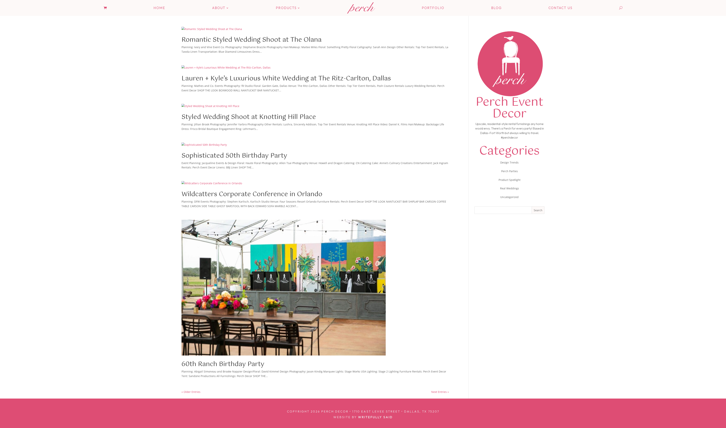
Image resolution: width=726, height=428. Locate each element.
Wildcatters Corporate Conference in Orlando (252, 194)
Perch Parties (509, 171)
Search (538, 210)
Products (286, 8)
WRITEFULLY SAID (375, 417)
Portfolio (433, 8)
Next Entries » (440, 392)
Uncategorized (509, 197)
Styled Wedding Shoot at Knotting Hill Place (249, 117)
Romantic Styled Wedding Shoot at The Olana (252, 40)
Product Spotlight (509, 180)
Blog (496, 8)
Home (159, 8)
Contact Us (560, 8)
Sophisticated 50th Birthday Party (234, 156)
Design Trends (509, 162)
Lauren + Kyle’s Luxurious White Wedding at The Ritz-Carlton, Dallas (286, 78)
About (218, 8)
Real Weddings (509, 188)
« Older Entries (191, 392)
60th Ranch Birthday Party (223, 364)
